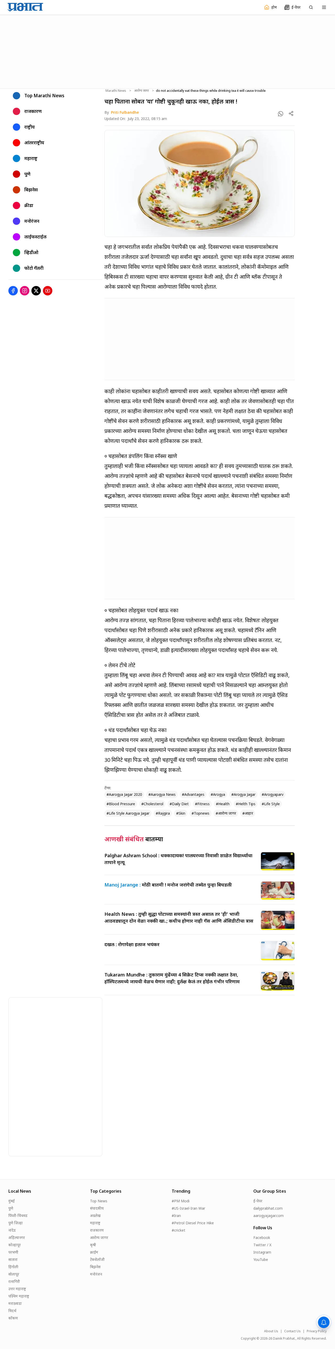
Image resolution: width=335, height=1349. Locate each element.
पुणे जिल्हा (15, 1222)
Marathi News (115, 91)
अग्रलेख (95, 1215)
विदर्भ (12, 1310)
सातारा (13, 1259)
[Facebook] (13, 290)
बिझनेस (95, 1266)
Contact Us (292, 1331)
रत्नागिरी (14, 1281)
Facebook (261, 1237)
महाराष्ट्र (95, 1222)
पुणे (10, 1208)
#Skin (180, 813)
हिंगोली (13, 1266)
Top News (98, 1200)
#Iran (176, 1215)
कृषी (93, 1244)
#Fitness (202, 803)
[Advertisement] (167, 51)
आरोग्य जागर (141, 91)
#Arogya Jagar (243, 794)
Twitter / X (262, 1244)
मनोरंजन (96, 1274)
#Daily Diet (179, 803)
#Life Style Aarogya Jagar (128, 813)
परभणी (13, 1252)
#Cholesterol (152, 803)
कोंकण (13, 1318)
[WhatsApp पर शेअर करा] (280, 113)
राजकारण (97, 1230)
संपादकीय (97, 1208)
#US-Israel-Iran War (188, 1208)
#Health (223, 803)
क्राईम (94, 1252)
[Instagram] (24, 290)
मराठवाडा (15, 1303)
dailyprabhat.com (268, 1208)
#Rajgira (163, 813)
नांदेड (12, 1230)
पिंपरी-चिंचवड (17, 1215)
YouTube (260, 1259)
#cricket (178, 1230)
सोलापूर (13, 1274)
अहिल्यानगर (16, 1237)
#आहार (247, 813)
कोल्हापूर (14, 1244)
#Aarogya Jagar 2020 (124, 794)
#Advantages (193, 794)
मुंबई (11, 1200)
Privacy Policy (317, 1331)
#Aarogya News (162, 794)
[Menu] (324, 7)
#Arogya (218, 794)
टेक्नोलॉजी (97, 1259)
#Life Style (271, 803)
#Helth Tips (245, 803)
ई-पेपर (257, 1200)
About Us (271, 1331)
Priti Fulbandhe (125, 112)
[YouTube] (47, 290)
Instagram (262, 1252)
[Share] (291, 113)
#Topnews (200, 813)
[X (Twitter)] (36, 290)
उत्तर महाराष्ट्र (17, 1288)
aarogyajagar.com (268, 1215)
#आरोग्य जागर (226, 813)
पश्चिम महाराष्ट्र (18, 1296)
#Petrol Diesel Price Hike (193, 1222)
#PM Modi (180, 1200)
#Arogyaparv (272, 794)
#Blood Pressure (121, 803)
